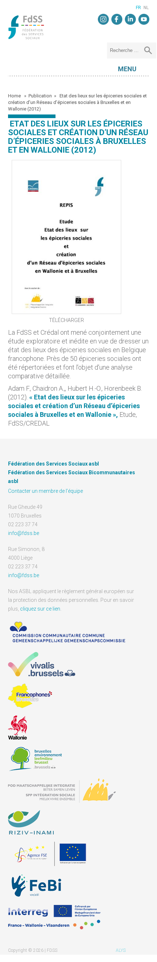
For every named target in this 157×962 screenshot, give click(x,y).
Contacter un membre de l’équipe (45, 491)
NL (146, 7)
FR (138, 7)
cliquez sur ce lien (40, 609)
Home (15, 95)
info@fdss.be (23, 533)
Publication (40, 95)
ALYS (121, 950)
